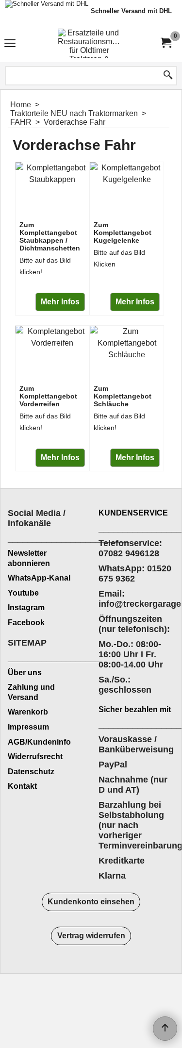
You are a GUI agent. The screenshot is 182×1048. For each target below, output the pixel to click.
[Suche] (168, 75)
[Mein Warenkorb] (165, 43)
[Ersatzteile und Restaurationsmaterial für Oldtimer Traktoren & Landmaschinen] (89, 43)
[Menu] (10, 44)
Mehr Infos (60, 302)
